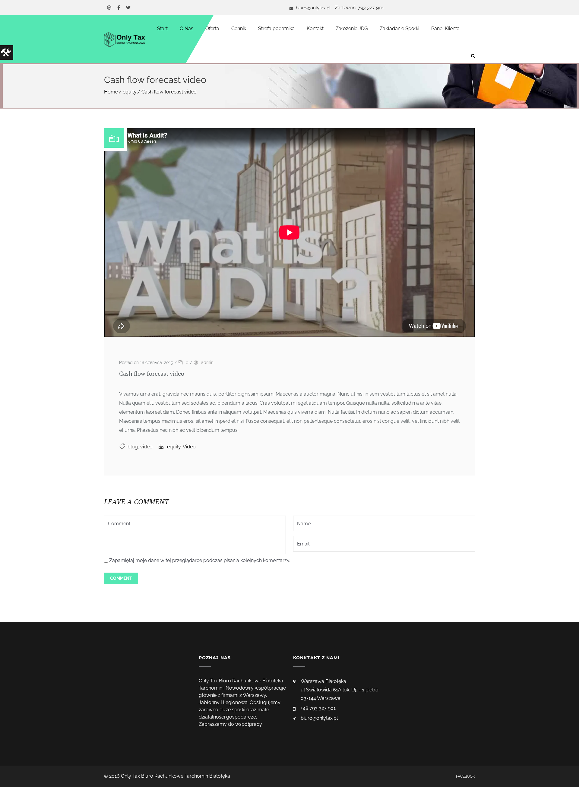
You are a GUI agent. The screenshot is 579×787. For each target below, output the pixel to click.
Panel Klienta (445, 28)
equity (130, 92)
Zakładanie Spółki (399, 28)
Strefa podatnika (276, 28)
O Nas (186, 28)
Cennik (238, 28)
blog (133, 447)
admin (207, 362)
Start (162, 28)
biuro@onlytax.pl (313, 8)
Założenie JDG (352, 28)
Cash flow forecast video (169, 92)
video (146, 447)
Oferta (212, 28)
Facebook (465, 776)
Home (111, 92)
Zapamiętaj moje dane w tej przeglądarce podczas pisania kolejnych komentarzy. (199, 560)
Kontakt (315, 28)
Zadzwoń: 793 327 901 (359, 8)
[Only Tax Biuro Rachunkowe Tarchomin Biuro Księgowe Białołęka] (124, 39)
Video (189, 447)
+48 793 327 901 (318, 708)
